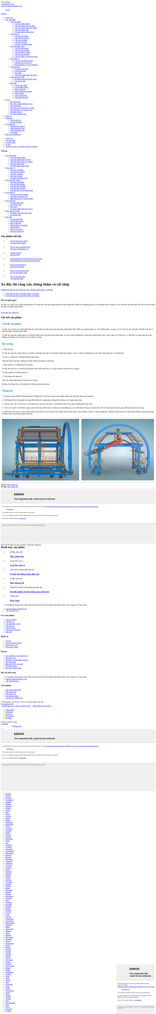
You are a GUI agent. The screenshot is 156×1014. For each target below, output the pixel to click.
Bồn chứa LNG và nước (14, 664)
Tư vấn (8, 641)
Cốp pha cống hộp (21, 69)
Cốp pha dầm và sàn (17, 46)
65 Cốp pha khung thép (18, 273)
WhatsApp (17, 726)
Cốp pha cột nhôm (21, 36)
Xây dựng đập (15, 106)
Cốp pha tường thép (22, 30)
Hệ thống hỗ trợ (15, 112)
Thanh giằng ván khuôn (23, 91)
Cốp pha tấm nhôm (21, 48)
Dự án (7, 100)
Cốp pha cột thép (21, 42)
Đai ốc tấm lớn (20, 89)
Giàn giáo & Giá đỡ (17, 77)
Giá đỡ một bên (20, 71)
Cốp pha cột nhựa (21, 40)
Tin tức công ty (15, 120)
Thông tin (9, 118)
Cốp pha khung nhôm (18, 243)
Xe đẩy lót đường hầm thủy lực (24, 574)
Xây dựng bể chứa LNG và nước (22, 108)
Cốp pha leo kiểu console (24, 61)
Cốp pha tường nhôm (22, 24)
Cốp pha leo (14, 59)
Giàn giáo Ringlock (17, 267)
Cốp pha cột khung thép (23, 44)
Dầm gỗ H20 (19, 93)
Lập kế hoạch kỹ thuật (13, 643)
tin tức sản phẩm (16, 122)
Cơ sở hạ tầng (10, 142)
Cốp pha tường (15, 22)
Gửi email (4, 724)
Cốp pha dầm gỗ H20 (22, 52)
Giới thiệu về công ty (17, 126)
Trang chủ (9, 18)
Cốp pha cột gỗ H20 (22, 38)
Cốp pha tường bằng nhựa (24, 32)
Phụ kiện (13, 83)
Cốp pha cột (14, 34)
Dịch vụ (8, 116)
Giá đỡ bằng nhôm (21, 87)
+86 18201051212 (12, 681)
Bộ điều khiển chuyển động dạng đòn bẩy (25, 261)
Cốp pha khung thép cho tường (26, 28)
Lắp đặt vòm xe (17, 565)
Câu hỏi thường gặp (17, 130)
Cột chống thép (20, 81)
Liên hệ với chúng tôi (13, 134)
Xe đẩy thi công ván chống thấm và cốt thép (21, 147)
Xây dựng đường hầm (18, 114)
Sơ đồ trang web (8, 706)
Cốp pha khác (15, 67)
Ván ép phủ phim (21, 85)
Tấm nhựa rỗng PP (21, 98)
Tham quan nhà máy (17, 128)
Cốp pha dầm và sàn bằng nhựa (26, 57)
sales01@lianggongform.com (16, 609)
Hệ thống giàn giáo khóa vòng (26, 79)
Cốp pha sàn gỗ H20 (22, 54)
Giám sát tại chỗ (11, 645)
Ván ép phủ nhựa (21, 95)
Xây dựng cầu (15, 102)
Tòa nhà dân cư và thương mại (21, 110)
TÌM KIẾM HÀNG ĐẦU (41, 706)
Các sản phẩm (10, 20)
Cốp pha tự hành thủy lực (19, 249)
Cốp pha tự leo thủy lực (23, 63)
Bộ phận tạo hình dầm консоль (21, 104)
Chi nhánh (14, 132)
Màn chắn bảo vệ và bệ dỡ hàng (26, 65)
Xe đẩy (8, 144)
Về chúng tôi (10, 124)
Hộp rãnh (18, 73)
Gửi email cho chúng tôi (9, 313)
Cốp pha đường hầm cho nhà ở (26, 75)
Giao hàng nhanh (11, 647)
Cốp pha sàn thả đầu (22, 50)
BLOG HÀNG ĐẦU (23, 706)
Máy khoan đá (12, 485)
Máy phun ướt (12, 487)
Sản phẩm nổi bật (7, 704)
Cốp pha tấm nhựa (16, 279)
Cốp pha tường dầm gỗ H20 (25, 26)
